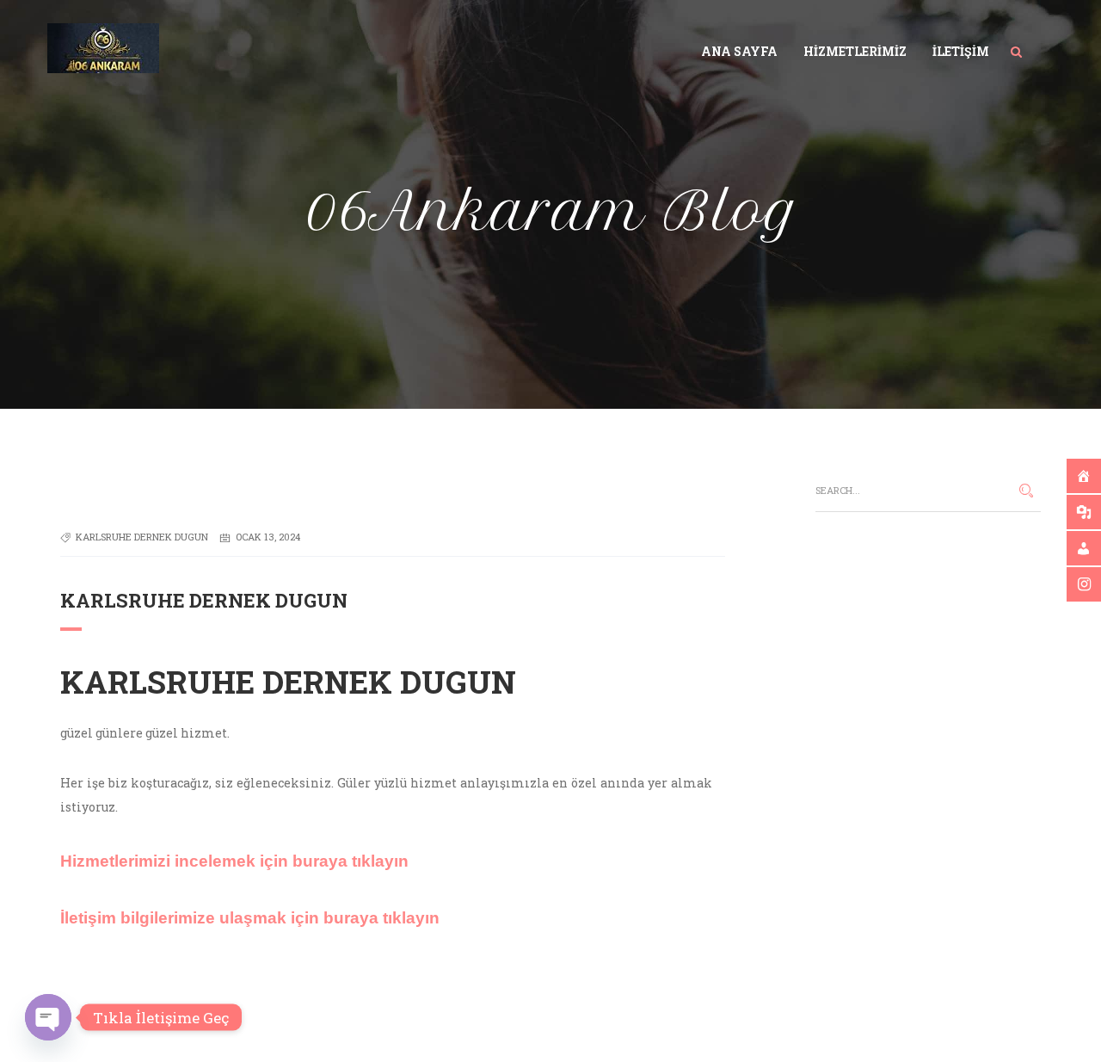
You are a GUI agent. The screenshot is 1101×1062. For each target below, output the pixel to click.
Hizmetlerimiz (855, 51)
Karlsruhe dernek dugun (142, 536)
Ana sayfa (739, 51)
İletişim (960, 51)
